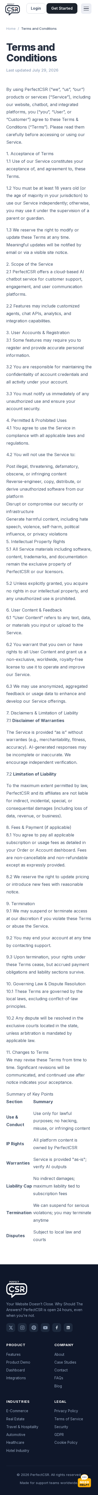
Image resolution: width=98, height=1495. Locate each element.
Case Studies (65, 1362)
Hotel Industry (17, 1451)
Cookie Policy (66, 1442)
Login (36, 8)
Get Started (62, 8)
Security (61, 1427)
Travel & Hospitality (22, 1427)
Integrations (16, 1378)
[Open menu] (86, 8)
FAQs (58, 1378)
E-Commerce (17, 1411)
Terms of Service (68, 1419)
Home (11, 28)
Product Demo (18, 1362)
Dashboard (15, 1370)
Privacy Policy (66, 1411)
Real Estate (15, 1419)
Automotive (15, 1435)
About (59, 1354)
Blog (58, 1386)
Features (13, 1354)
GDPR (59, 1435)
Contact (61, 1370)
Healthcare (15, 1442)
